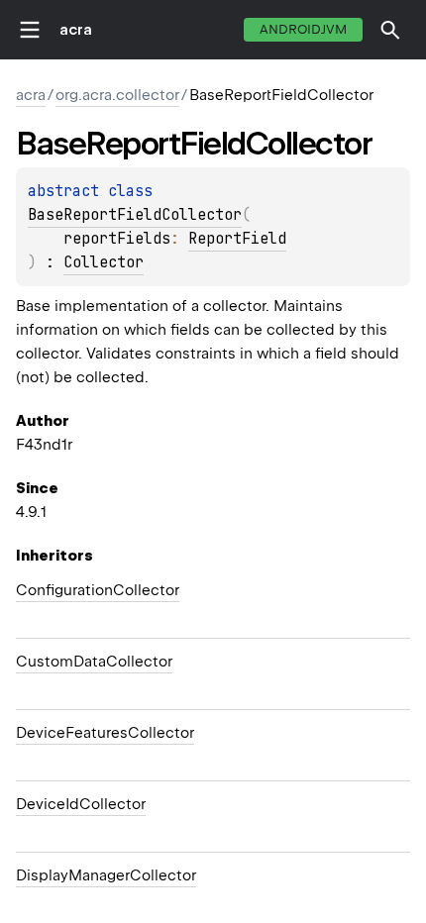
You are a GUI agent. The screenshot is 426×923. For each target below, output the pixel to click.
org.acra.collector (117, 95)
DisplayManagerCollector (106, 875)
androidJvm (303, 29)
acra (75, 30)
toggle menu (30, 30)
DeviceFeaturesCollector (105, 733)
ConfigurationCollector (97, 590)
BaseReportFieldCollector (135, 215)
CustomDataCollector (94, 661)
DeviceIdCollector (81, 804)
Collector (103, 262)
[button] (390, 30)
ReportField (237, 239)
